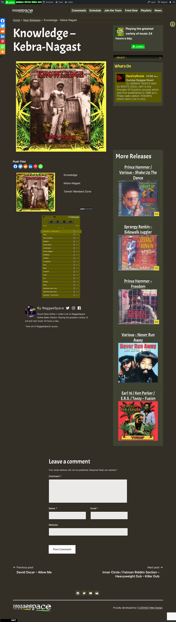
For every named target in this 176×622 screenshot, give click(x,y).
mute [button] (44, 216)
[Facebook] (15, 166)
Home (16, 20)
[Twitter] (20, 166)
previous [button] (51, 222)
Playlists (146, 10)
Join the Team (113, 10)
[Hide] (1, 57)
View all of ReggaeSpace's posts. (42, 326)
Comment (55, 476)
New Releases (32, 20)
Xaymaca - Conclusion (50, 295)
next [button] (71, 222)
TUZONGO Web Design (149, 607)
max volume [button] (55, 216)
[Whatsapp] (40, 166)
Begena (45, 241)
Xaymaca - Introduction (51, 231)
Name (53, 508)
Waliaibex (46, 255)
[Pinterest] (35, 166)
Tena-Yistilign (48, 238)
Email (94, 508)
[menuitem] (2, 2)
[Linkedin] (30, 166)
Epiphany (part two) (50, 292)
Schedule (95, 10)
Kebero (45, 281)
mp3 (77, 231)
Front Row (131, 10)
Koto (44, 235)
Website (53, 525)
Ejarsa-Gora (47, 245)
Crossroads (79, 10)
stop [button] (64, 222)
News (158, 10)
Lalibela (45, 258)
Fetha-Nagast (48, 251)
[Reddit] (25, 166)
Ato (44, 278)
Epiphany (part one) (50, 288)
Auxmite (46, 271)
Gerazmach (47, 248)
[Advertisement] (138, 128)
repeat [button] (59, 228)
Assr (44, 265)
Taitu (45, 285)
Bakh (45, 268)
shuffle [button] (63, 228)
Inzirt (45, 275)
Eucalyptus (47, 261)
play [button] (58, 222)
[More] (2, 51)
